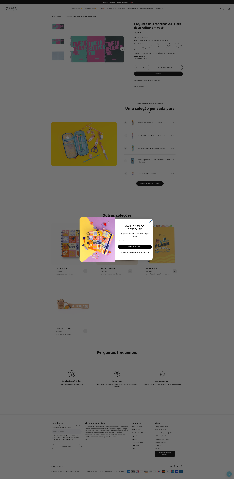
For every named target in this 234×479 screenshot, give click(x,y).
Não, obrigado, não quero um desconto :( (135, 252)
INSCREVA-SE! (134, 247)
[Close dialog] (150, 221)
